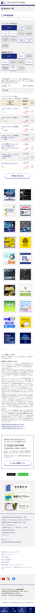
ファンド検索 (13, 611)
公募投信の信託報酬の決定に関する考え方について (13, 428)
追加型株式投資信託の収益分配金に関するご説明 (12, 424)
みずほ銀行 (6, 557)
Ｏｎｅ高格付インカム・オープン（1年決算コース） (9, 146)
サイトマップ (5, 535)
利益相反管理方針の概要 (8, 530)
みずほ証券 (6, 562)
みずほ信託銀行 (7, 559)
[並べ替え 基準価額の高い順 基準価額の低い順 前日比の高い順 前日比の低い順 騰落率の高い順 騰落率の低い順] (17, 90)
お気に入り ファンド (22, 611)
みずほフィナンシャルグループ (11, 552)
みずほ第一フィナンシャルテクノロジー (13, 565)
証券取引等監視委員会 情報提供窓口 (12, 542)
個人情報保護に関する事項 (8, 532)
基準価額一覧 (4, 611)
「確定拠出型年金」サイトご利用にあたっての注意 (15, 527)
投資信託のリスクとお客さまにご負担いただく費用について (17, 520)
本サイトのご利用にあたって (9, 525)
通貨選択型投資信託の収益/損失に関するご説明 (12, 426)
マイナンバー (6, 539)
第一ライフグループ (8, 554)
